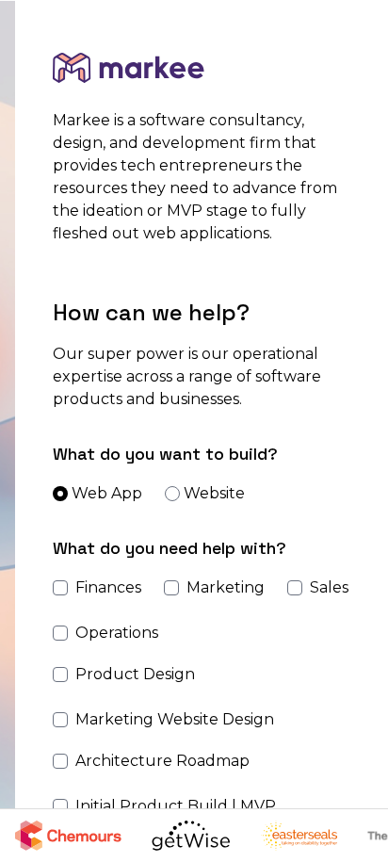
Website (214, 493)
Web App (107, 493)
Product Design (135, 674)
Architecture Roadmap (162, 761)
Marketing (225, 587)
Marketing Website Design (174, 719)
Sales (329, 587)
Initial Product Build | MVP (175, 806)
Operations (116, 633)
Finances (108, 587)
